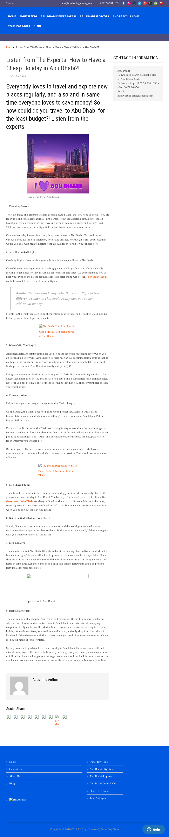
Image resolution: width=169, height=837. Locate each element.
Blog (37, 26)
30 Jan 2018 (18, 76)
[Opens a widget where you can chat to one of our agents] (153, 830)
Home (12, 16)
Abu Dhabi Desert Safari (58, 16)
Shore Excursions (126, 16)
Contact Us (15, 769)
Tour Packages (19, 26)
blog (8, 47)
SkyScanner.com (97, 276)
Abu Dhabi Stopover (94, 16)
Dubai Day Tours (99, 761)
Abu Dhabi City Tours (102, 769)
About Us (14, 776)
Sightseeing (28, 16)
